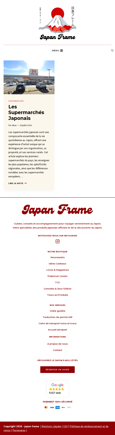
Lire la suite (17, 183)
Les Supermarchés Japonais (26, 112)
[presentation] (29, 77)
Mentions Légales (51, 426)
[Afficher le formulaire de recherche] (112, 50)
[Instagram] (57, 241)
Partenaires (19, 430)
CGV (65, 426)
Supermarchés (16, 101)
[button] (57, 389)
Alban (14, 125)
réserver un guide (57, 369)
